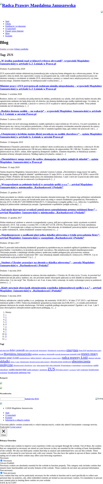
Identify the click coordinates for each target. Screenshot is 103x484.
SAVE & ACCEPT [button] (8, 483)
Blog (7, 33)
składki (5, 361)
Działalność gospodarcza (57, 350)
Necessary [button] (4, 458)
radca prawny (36, 358)
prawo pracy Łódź (9, 357)
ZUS (51, 369)
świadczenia (84, 370)
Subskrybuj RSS (32, 399)
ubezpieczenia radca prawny (39, 362)
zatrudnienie (43, 370)
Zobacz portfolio (21, 49)
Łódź (78, 370)
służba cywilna (15, 362)
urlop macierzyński (43, 365)
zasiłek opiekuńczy (33, 370)
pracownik (51, 354)
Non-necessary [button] (6, 470)
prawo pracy (89, 353)
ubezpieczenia (24, 362)
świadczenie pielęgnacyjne (19, 372)
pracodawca (42, 354)
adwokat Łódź (4, 350)
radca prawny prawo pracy (51, 358)
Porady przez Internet (14, 31)
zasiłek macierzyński (17, 369)
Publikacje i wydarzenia (15, 26)
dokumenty (43, 350)
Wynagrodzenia (66, 365)
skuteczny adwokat (94, 358)
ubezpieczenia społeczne (60, 361)
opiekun (35, 354)
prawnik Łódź (75, 354)
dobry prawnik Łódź (31, 350)
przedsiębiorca (24, 358)
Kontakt (8, 36)
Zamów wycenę (7, 49)
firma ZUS (82, 350)
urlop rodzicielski (54, 365)
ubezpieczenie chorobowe (22, 365)
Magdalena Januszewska (18, 353)
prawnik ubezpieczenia (62, 354)
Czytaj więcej (15, 427)
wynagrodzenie (76, 365)
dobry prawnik (17, 350)
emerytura (72, 350)
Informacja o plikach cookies (17, 420)
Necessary (7, 461)
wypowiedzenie (87, 365)
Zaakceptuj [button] (4, 427)
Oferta (8, 24)
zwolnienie (72, 370)
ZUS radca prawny (62, 370)
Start (7, 21)
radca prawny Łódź (75, 357)
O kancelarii (10, 28)
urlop (34, 365)
